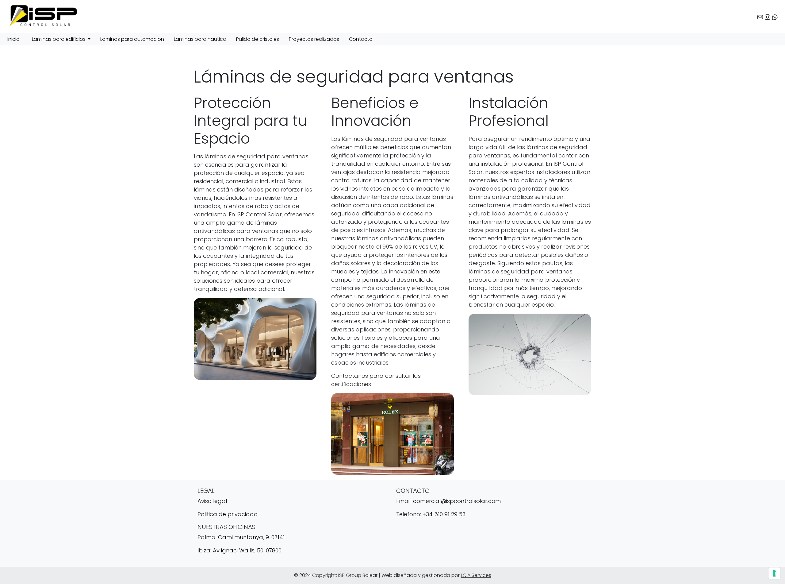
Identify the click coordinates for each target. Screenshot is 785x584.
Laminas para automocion (132, 39)
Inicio (13, 39)
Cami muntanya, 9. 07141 (251, 537)
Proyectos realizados (314, 39)
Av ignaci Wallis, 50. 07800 (247, 550)
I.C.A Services (476, 575)
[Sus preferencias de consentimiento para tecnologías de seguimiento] (774, 573)
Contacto (361, 39)
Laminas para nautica (200, 39)
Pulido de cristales (257, 39)
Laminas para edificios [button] (59, 39)
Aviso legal (212, 501)
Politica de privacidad (227, 514)
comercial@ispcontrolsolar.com (457, 501)
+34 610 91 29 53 (444, 514)
